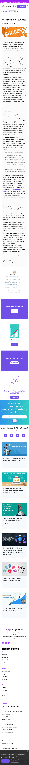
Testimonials (5, 659)
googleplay (6, 649)
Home (2, 11)
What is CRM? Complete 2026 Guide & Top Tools (14, 722)
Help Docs (4, 690)
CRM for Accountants (7, 732)
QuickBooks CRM (6, 714)
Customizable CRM (6, 709)
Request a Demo (6, 671)
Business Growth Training (8, 743)
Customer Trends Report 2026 (9, 748)
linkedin (3, 643)
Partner (4, 662)
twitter (9, 643)
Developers (4, 676)
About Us (4, 654)
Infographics (5, 692)
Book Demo (12, 9)
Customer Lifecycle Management (10, 727)
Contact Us (5, 657)
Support (4, 695)
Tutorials (4, 687)
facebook (6, 643)
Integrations (5, 679)
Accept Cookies (5, 761)
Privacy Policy (15, 760)
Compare (4, 674)
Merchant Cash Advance (8, 716)
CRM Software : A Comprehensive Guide (12, 711)
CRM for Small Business (7, 724)
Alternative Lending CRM (8, 719)
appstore (15, 649)
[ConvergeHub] (9, 6)
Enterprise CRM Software (8, 729)
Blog (6, 11)
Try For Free (21, 6)
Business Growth (6, 740)
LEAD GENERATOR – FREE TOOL (10, 706)
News (3, 665)
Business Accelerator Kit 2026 (9, 746)
